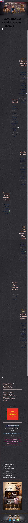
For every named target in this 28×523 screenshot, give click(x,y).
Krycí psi (6, 397)
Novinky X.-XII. (8, 388)
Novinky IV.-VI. (8, 384)
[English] (3, 1)
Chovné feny (7, 394)
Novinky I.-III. (7, 386)
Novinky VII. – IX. (8, 383)
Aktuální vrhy (8, 392)
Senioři (5, 400)
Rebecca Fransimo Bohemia (23, 316)
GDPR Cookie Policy (9, 395)
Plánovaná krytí (9, 399)
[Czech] (1, 1)
